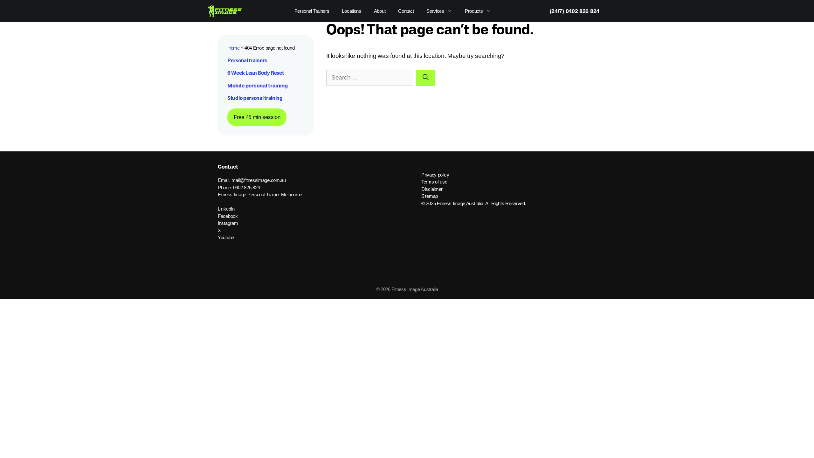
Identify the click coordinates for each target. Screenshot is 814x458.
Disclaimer (432, 189)
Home (233, 48)
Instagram (228, 223)
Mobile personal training (257, 86)
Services (435, 11)
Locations (351, 11)
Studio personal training (255, 98)
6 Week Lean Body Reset (255, 73)
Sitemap (429, 196)
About (380, 11)
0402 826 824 (246, 187)
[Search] (425, 78)
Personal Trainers (311, 11)
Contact (406, 11)
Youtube (226, 237)
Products (474, 11)
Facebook (228, 216)
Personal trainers (247, 61)
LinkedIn (226, 209)
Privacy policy (435, 174)
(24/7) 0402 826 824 (574, 11)
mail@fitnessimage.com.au (258, 180)
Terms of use (434, 181)
